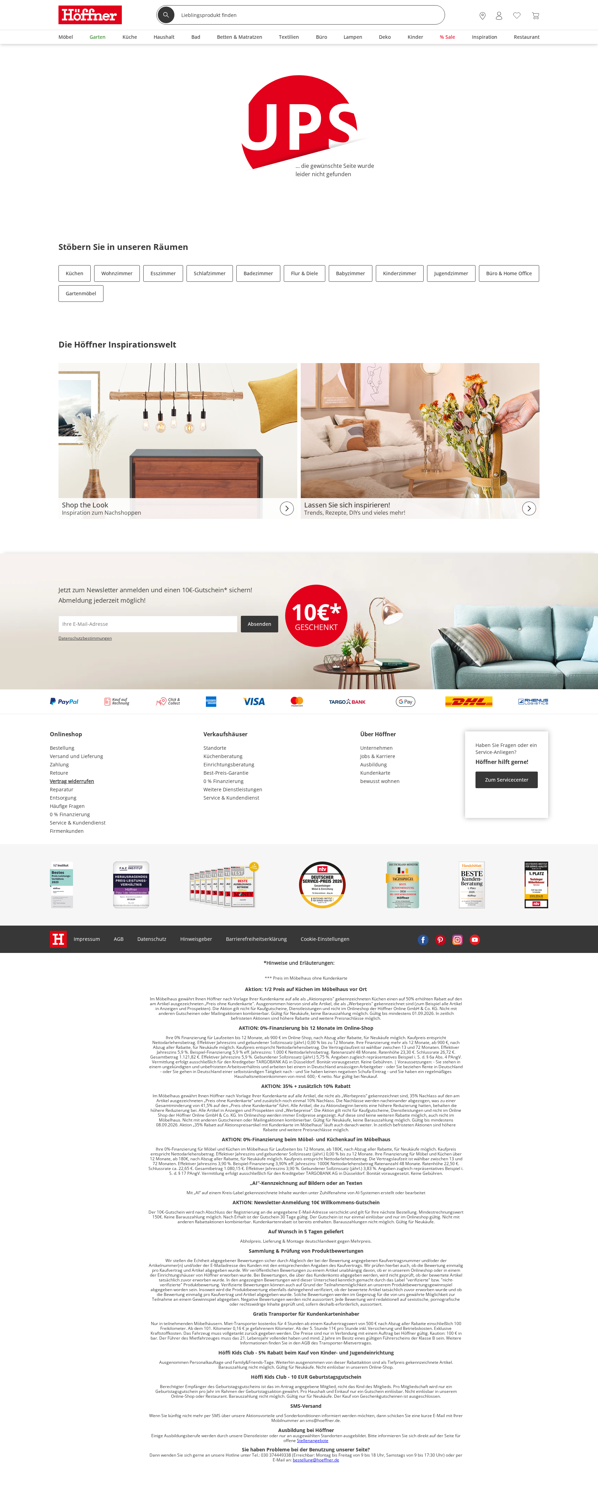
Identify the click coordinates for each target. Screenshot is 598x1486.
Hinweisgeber (196, 939)
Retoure (59, 772)
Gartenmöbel (81, 293)
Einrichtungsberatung (228, 764)
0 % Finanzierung (70, 814)
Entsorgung (63, 797)
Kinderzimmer (399, 273)
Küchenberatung (223, 756)
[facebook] (423, 939)
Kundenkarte (375, 772)
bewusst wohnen (380, 781)
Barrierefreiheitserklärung (256, 939)
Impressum (87, 939)
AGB (119, 939)
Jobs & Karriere (377, 756)
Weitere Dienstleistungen (232, 789)
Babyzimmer (350, 273)
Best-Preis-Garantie (225, 772)
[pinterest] (440, 939)
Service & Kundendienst (78, 822)
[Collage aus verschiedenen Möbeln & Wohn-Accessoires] (177, 440)
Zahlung (59, 764)
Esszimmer (163, 273)
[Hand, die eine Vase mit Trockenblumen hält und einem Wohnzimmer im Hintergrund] (420, 440)
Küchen (74, 273)
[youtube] (475, 939)
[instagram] (457, 939)
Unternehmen (376, 748)
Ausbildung (373, 764)
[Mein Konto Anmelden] (499, 16)
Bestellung (62, 748)
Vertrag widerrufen (72, 781)
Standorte (214, 748)
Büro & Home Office (509, 273)
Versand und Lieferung (76, 756)
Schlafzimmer (210, 273)
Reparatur (61, 789)
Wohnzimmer (117, 273)
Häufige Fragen (67, 806)
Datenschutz (151, 939)
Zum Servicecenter (506, 779)
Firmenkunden (67, 831)
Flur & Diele (304, 273)
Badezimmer (258, 273)
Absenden (259, 624)
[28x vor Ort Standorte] (483, 16)
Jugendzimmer (451, 273)
